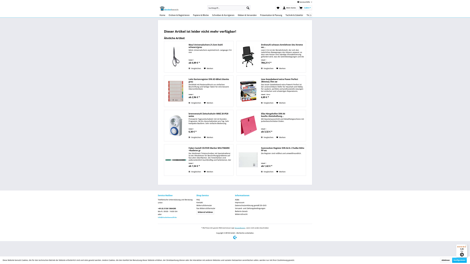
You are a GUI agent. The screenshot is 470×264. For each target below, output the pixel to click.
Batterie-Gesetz (241, 211)
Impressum (239, 202)
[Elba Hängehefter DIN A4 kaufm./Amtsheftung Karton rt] (248, 125)
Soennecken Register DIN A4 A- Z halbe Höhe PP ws (282, 149)
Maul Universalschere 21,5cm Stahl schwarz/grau (206, 46)
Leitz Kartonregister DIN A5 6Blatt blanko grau (209, 80)
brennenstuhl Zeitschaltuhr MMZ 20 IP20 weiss (208, 114)
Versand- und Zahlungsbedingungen (250, 208)
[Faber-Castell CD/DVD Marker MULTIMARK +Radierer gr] (175, 160)
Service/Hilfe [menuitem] (304, 2)
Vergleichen (196, 68)
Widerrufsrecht (241, 214)
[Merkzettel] (278, 8)
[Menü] (466, 245)
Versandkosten (240, 228)
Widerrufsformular (204, 205)
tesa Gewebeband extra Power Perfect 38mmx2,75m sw (279, 80)
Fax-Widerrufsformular (205, 208)
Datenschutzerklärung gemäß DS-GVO (250, 205)
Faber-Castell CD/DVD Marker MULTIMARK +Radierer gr (209, 149)
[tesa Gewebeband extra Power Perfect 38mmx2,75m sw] (248, 91)
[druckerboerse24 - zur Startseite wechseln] (169, 9)
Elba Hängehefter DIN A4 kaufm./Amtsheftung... (273, 114)
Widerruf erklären (205, 212)
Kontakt (199, 202)
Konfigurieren (459, 260)
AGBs (237, 199)
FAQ (198, 199)
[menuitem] (229, 8)
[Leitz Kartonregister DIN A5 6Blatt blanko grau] (175, 91)
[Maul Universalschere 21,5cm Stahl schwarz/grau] (175, 57)
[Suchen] (248, 8)
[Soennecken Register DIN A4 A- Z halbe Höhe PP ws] (248, 160)
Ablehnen (446, 260)
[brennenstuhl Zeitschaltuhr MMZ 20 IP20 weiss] (175, 125)
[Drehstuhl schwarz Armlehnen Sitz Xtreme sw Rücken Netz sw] (248, 57)
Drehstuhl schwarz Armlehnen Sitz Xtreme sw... (282, 46)
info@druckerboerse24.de (167, 217)
